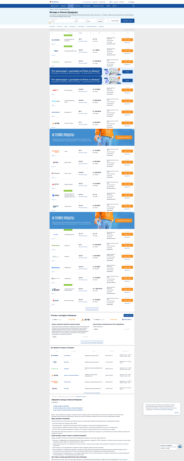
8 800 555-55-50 (109, 368)
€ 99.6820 (121, 2)
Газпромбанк (67, 355)
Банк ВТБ (66, 362)
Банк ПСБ (66, 388)
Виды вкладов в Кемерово (61, 406)
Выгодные (101, 26)
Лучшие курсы (87, 2)
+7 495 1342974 (109, 362)
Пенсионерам (81, 26)
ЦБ (112, 2)
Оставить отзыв (128, 315)
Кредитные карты (98, 6)
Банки (114, 6)
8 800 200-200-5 (109, 382)
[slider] (49, 23)
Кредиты (63, 6)
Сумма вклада (54, 19)
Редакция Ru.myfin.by (81, 396)
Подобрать (127, 21)
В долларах (52, 26)
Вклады (70, 6)
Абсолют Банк (67, 381)
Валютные (59, 26)
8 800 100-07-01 (109, 355)
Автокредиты (87, 6)
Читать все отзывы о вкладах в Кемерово (92, 342)
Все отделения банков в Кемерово (92, 393)
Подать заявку (127, 39)
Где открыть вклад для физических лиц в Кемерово (68, 410)
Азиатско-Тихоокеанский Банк (71, 375)
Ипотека (77, 6)
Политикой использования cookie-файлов (163, 409)
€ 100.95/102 (102, 2)
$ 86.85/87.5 (95, 2)
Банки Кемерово (123, 459)
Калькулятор (73, 26)
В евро (65, 26)
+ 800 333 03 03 (109, 388)
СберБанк (66, 368)
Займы (108, 6)
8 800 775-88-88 (109, 375)
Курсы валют (55, 6)
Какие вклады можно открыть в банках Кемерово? (68, 408)
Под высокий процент (91, 26)
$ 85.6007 (116, 2)
